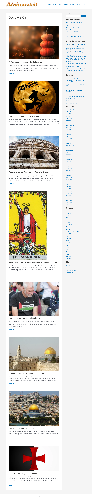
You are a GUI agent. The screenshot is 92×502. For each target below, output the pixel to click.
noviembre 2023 (70, 120)
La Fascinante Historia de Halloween (24, 116)
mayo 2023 (69, 134)
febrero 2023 (69, 141)
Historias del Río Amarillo (72, 31)
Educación (68, 229)
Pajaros (66, 4)
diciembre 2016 (70, 170)
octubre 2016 (69, 175)
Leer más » (11, 73)
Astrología (68, 217)
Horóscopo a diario (70, 94)
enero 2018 (69, 159)
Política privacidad (70, 100)
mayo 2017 (68, 166)
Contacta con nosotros (71, 88)
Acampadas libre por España (73, 78)
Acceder (68, 265)
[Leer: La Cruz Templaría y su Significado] (34, 458)
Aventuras (68, 220)
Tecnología (68, 256)
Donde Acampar (70, 226)
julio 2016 (68, 182)
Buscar (68, 13)
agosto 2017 (69, 161)
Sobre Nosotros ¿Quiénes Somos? (74, 103)
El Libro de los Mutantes (72, 34)
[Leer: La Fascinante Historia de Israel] (34, 408)
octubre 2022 (69, 150)
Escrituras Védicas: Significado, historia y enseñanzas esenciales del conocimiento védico (76, 24)
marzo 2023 (69, 138)
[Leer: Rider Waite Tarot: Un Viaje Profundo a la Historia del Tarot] (28, 225)
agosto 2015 (69, 202)
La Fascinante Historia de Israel (22, 428)
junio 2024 (68, 111)
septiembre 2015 (70, 200)
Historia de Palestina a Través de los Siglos (26, 374)
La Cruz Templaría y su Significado (23, 474)
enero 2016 (69, 195)
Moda (67, 240)
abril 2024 (68, 116)
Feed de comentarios (71, 270)
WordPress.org (69, 272)
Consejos (68, 222)
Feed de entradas (70, 268)
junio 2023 (68, 132)
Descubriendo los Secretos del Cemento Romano (29, 172)
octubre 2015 (69, 198)
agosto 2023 (69, 127)
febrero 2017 (69, 168)
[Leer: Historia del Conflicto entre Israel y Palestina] (34, 298)
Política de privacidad (71, 98)
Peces (60, 4)
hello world (69, 44)
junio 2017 (68, 163)
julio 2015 (68, 204)
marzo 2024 (69, 118)
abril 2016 (68, 188)
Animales (55, 4)
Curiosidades (69, 224)
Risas (84, 4)
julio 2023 (68, 129)
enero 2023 (69, 143)
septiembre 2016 (70, 177)
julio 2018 (68, 157)
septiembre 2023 (70, 125)
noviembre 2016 (70, 173)
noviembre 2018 (70, 154)
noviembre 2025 (70, 109)
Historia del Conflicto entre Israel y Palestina (27, 318)
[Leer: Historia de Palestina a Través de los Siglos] (34, 354)
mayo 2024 (69, 113)
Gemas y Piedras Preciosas (72, 231)
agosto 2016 (69, 179)
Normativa (68, 242)
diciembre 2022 (70, 145)
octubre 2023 (69, 123)
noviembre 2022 (70, 148)
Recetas (68, 251)
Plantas (79, 4)
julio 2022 (68, 152)
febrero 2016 (69, 193)
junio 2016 (68, 184)
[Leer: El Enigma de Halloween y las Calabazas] (34, 42)
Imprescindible (69, 236)
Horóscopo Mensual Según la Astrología (75, 96)
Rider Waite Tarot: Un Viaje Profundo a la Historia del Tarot (33, 263)
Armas (67, 215)
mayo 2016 (68, 186)
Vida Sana (68, 258)
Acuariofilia (72, 4)
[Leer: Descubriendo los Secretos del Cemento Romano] (34, 152)
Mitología (49, 4)
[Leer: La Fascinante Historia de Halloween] (34, 97)
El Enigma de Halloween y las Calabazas (25, 62)
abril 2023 (68, 136)
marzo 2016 (69, 191)
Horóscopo (68, 233)
